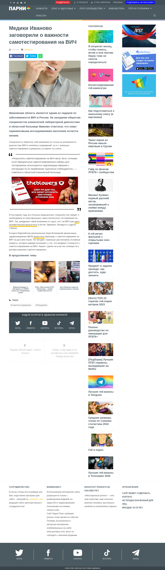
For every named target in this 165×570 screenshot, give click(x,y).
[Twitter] (14, 2)
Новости (41, 8)
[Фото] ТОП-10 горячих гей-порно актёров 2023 (100, 301)
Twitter (33, 56)
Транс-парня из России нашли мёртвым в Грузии (100, 143)
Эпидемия (42, 305)
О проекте (82, 2)
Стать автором (101, 2)
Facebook (18, 56)
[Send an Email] (21, 2)
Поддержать (62, 2)
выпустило (39, 236)
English (41, 15)
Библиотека (116, 8)
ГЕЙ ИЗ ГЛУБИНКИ (138, 8)
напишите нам (36, 499)
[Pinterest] (25, 2)
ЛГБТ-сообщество (91, 8)
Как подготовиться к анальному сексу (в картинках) (101, 114)
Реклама (118, 2)
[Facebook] (11, 2)
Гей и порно (95, 449)
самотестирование (21, 305)
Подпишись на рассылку (140, 2)
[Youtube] (18, 2)
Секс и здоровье (62, 8)
